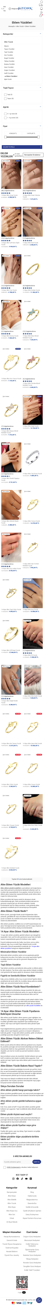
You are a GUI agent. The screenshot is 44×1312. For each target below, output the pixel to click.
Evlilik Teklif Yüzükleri (32, 1270)
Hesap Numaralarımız (12, 1237)
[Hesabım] (41, 12)
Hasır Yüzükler (9, 67)
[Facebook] (18, 1179)
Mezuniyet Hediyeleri (32, 1240)
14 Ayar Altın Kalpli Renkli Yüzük (9, 702)
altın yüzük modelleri (33, 1005)
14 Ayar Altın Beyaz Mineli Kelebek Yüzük (9, 432)
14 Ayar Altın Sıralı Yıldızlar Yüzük (31, 196)
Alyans (6, 46)
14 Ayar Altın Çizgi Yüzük (9, 195)
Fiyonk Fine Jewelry (12, 1255)
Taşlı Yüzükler (8, 52)
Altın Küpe (12, 1207)
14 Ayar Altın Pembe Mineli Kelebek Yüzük (31, 384)
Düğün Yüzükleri (9, 70)
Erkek (12, 1218)
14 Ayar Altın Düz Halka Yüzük (11, 568)
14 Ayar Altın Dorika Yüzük (31, 290)
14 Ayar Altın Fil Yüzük (30, 655)
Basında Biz (32, 1203)
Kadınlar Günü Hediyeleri (32, 1255)
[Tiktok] (22, 1179)
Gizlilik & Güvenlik (32, 1207)
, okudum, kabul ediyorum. (22, 1167)
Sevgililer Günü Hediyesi (32, 1266)
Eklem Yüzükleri (12, 76)
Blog (32, 1192)
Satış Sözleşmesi (32, 1214)
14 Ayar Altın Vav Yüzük (9, 290)
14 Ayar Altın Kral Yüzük (30, 243)
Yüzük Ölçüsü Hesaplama (11, 1244)
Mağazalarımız (32, 1200)
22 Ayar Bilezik (11, 1222)
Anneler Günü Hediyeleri (32, 1263)
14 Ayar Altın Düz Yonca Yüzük (11, 378)
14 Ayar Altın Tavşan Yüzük (10, 825)
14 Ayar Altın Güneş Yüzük (9, 336)
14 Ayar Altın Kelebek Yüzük (10, 868)
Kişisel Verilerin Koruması (32, 1218)
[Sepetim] (41, 15)
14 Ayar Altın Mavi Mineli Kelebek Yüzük (31, 337)
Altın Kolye (12, 1196)
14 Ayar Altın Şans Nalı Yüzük (32, 743)
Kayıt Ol (37, 1162)
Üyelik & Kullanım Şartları (32, 1211)
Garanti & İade (12, 1240)
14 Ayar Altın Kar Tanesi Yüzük (11, 743)
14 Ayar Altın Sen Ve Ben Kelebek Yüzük (31, 564)
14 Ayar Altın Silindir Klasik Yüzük (9, 522)
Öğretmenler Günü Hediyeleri (32, 1250)
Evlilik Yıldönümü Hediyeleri (32, 1245)
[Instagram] (13, 1179)
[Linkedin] (31, 1179)
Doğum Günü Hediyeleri (32, 1237)
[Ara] (41, 2)
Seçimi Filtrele (9, 147)
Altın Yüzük (20, 26)
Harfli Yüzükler (9, 73)
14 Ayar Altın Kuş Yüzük (30, 609)
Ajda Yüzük (8, 79)
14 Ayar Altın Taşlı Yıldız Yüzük (11, 609)
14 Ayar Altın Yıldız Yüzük (9, 784)
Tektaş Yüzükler (9, 61)
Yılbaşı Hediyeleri (32, 1259)
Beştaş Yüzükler (9, 64)
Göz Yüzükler (8, 55)
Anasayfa (11, 26)
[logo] (25, 8)
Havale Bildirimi (11, 1251)
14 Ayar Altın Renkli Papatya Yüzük (10, 479)
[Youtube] (26, 1179)
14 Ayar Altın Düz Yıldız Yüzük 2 (32, 826)
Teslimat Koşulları (11, 1248)
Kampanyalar (12, 1192)
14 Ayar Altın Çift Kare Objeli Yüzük (10, 243)
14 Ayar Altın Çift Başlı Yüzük (10, 650)
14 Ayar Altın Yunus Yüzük (31, 784)
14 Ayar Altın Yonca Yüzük (31, 521)
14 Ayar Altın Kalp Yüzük (30, 426)
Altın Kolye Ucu (11, 1211)
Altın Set (12, 1214)
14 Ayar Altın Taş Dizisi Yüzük (32, 473)
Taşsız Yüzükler (9, 49)
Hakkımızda (32, 1196)
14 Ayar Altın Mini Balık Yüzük (32, 696)
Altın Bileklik (12, 1200)
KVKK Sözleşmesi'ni (14, 1167)
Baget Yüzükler (9, 58)
